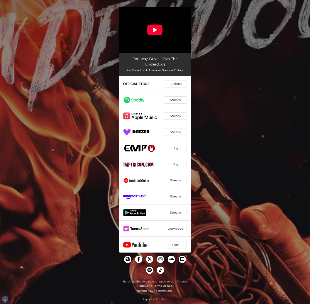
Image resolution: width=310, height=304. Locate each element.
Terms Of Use (162, 285)
